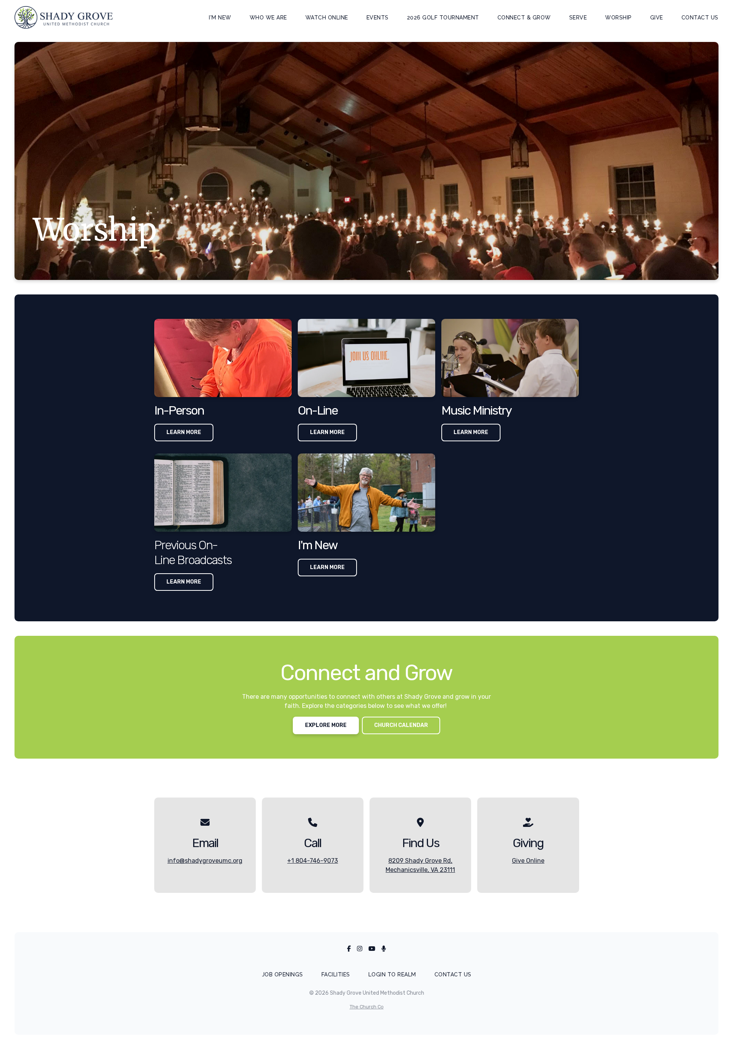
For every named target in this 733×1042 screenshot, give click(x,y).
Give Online (528, 860)
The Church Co (367, 1007)
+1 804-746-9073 (312, 860)
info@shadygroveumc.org (205, 860)
